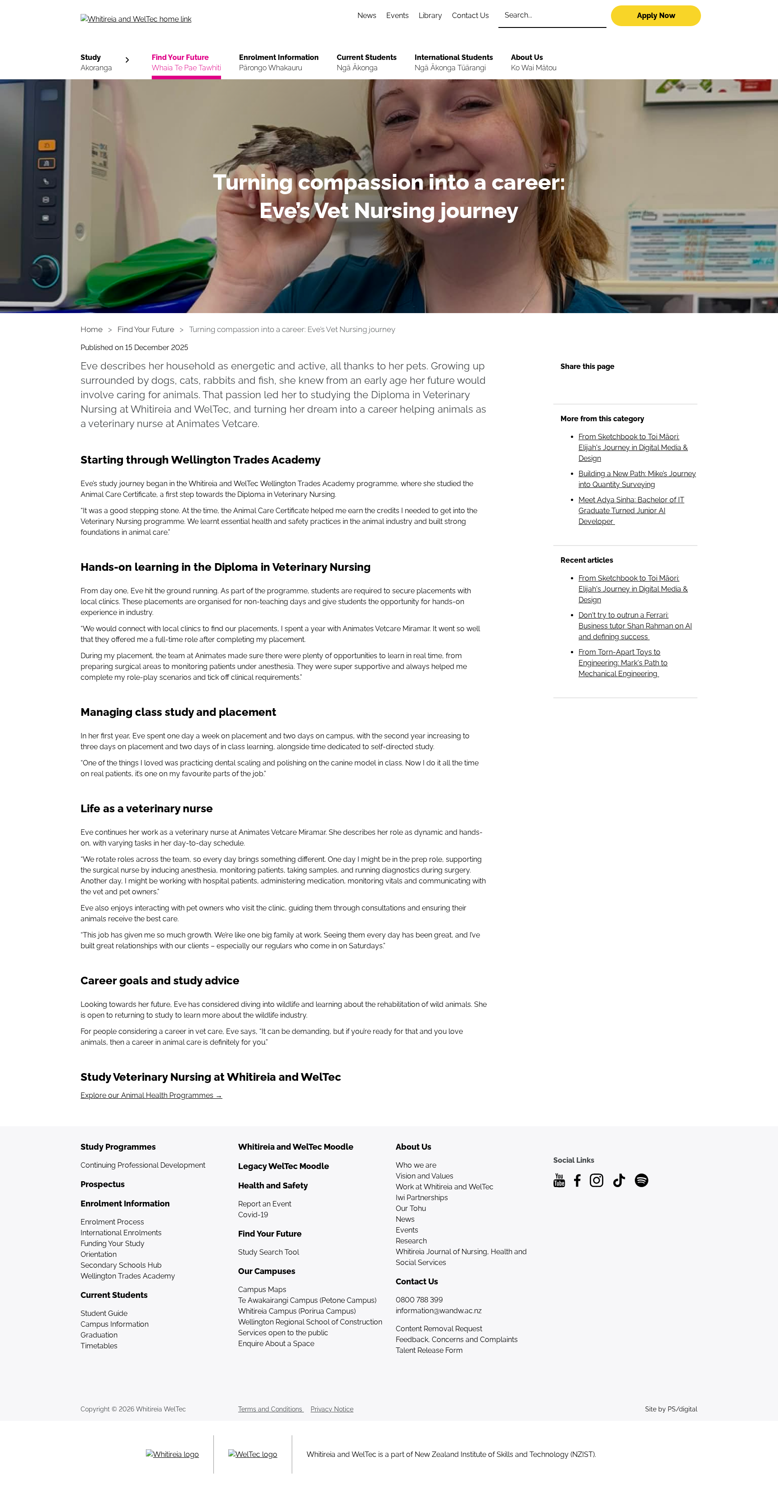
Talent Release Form (429, 1350)
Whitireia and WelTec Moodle (295, 1146)
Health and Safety (273, 1185)
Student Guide (104, 1313)
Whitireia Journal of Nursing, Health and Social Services (461, 1257)
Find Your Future (186, 62)
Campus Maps (262, 1289)
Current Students (367, 62)
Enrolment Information (279, 62)
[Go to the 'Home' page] (173, 19)
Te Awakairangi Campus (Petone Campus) (307, 1300)
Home (92, 329)
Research (411, 1241)
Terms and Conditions (271, 1409)
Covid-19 (253, 1214)
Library (430, 15)
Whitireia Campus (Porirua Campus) (297, 1311)
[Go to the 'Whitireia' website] (172, 1454)
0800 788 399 (419, 1300)
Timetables (99, 1346)
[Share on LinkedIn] (585, 386)
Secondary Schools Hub (121, 1265)
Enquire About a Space (276, 1343)
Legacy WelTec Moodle (283, 1166)
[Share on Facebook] (567, 386)
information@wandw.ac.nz (439, 1310)
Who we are (416, 1165)
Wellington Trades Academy (128, 1276)
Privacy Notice (332, 1409)
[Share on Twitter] (603, 386)
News (366, 15)
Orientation (99, 1254)
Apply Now (656, 15)
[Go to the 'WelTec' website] (252, 1454)
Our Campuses (266, 1271)
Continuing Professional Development (143, 1165)
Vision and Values (424, 1176)
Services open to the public (283, 1333)
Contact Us (470, 15)
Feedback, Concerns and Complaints (457, 1339)
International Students (454, 62)
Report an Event (264, 1204)
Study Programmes (118, 1146)
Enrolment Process (112, 1222)
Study (96, 62)
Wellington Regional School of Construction (310, 1322)
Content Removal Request (439, 1328)
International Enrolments (121, 1233)
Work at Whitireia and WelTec (444, 1187)
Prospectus (103, 1184)
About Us (533, 62)
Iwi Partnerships (422, 1197)
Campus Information (115, 1324)
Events (397, 15)
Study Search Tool (268, 1252)
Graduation (99, 1335)
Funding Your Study (113, 1243)
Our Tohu (411, 1208)
